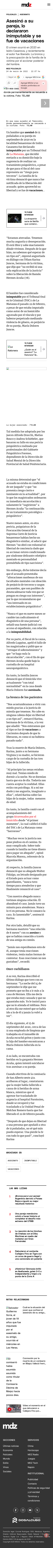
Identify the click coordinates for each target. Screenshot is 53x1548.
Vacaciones (13, 1169)
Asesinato (13, 1161)
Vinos (6, 1467)
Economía (8, 1450)
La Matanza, (17, 154)
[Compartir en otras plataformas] (15, 83)
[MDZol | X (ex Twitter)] (37, 1510)
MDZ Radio (33, 1454)
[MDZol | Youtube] (30, 1510)
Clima (30, 1446)
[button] (48, 5)
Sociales (7, 1471)
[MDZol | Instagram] (23, 1510)
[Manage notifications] (46, 1535)
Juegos (31, 1458)
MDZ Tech (33, 1463)
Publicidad (33, 1479)
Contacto (32, 1483)
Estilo (5, 1463)
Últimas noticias (11, 1446)
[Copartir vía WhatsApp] (9, 83)
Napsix (31, 1467)
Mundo (6, 1458)
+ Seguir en (11, 77)
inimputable (30, 1161)
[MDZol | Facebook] (15, 1510)
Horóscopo (33, 1450)
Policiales (11, 14)
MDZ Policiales (13, 69)
